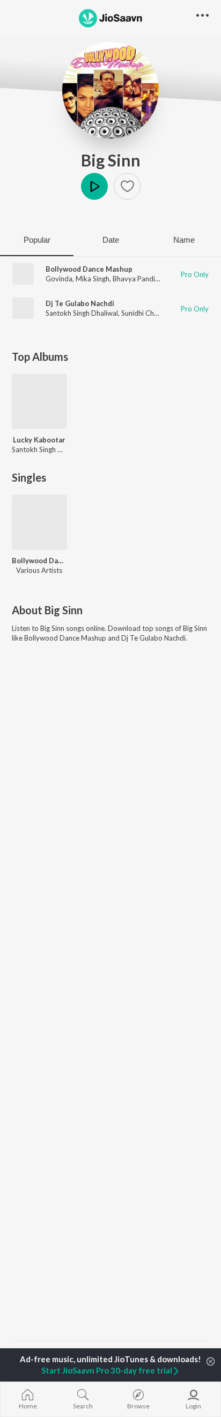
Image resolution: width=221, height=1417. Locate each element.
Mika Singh (92, 278)
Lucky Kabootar (39, 439)
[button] (127, 186)
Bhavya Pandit (135, 278)
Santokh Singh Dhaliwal (82, 313)
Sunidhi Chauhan (147, 313)
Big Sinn (111, 160)
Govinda (59, 278)
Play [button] (94, 186)
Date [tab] (110, 239)
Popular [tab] (37, 239)
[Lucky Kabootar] (39, 401)
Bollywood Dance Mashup (89, 269)
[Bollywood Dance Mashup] (39, 522)
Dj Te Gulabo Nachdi (80, 303)
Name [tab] (184, 239)
